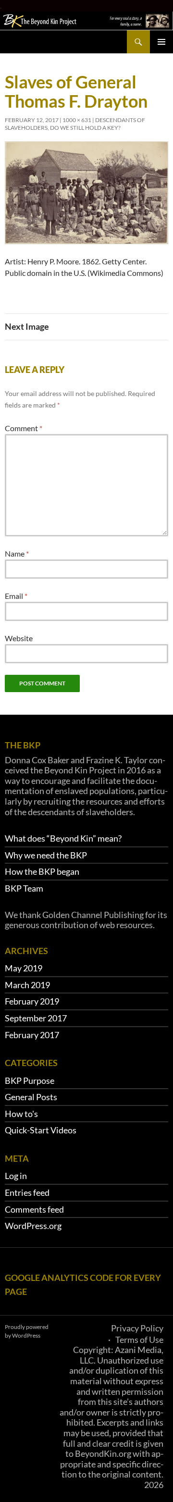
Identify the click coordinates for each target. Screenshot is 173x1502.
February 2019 (32, 1001)
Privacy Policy (137, 1328)
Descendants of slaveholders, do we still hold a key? (75, 123)
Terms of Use (139, 1339)
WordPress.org (33, 1225)
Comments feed (34, 1209)
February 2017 (32, 1035)
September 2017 (36, 1018)
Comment (23, 428)
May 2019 (23, 968)
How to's (21, 1113)
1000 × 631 (76, 120)
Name (17, 553)
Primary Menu (161, 41)
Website (19, 638)
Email (16, 595)
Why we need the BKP (46, 855)
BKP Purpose (29, 1080)
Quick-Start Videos (40, 1130)
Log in (16, 1175)
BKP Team (24, 888)
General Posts (31, 1097)
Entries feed (27, 1192)
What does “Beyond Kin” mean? (63, 838)
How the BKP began (42, 871)
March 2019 (27, 985)
